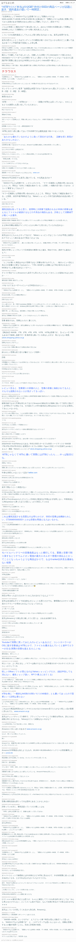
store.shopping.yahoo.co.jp (13, 337)
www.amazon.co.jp (21, 711)
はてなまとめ (7, 2)
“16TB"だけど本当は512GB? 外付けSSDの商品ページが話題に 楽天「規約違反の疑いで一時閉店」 (36, 8)
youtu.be (9, 752)
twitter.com (36, 172)
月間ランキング (70, 2)
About (61, 2)
